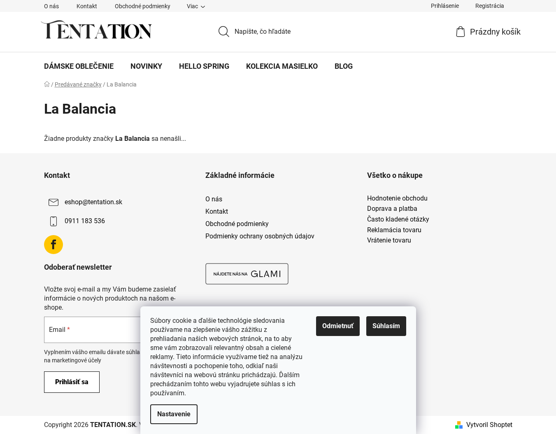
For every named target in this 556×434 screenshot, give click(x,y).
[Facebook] (53, 244)
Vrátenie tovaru (389, 240)
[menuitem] (79, 66)
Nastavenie (174, 414)
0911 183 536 (85, 221)
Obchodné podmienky (142, 6)
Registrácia (489, 5)
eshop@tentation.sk (93, 202)
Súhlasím (386, 326)
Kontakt (87, 6)
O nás (51, 6)
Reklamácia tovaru (394, 230)
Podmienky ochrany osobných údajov (259, 236)
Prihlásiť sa (71, 382)
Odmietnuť (338, 326)
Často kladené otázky (398, 219)
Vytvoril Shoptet (489, 425)
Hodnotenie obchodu (397, 198)
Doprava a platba (392, 208)
